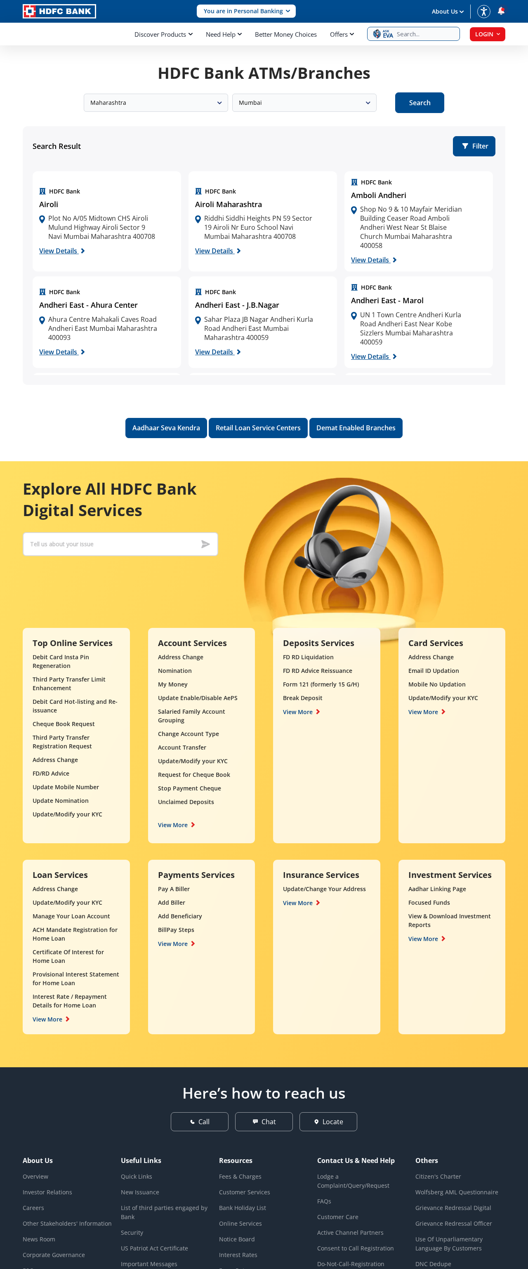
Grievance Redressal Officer (453, 1223)
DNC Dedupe (433, 1264)
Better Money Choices (286, 34)
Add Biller (171, 902)
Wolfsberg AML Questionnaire (456, 1192)
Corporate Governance (54, 1255)
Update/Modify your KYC (67, 814)
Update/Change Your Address (324, 889)
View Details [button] (59, 250)
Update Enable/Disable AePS (198, 698)
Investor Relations (47, 1192)
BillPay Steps (176, 930)
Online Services (240, 1223)
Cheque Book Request (64, 724)
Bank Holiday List (242, 1208)
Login (484, 34)
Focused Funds (429, 902)
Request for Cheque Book (194, 774)
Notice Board (237, 1239)
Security (132, 1232)
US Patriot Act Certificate (154, 1248)
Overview (35, 1176)
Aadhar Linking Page (437, 889)
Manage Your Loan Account (71, 916)
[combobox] (156, 103)
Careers (33, 1208)
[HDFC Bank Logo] (59, 11)
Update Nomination (61, 800)
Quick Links (136, 1176)
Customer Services (244, 1192)
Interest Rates (238, 1255)
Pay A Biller (174, 889)
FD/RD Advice (51, 773)
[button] (246, 11)
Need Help (221, 34)
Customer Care (337, 1217)
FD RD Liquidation (308, 657)
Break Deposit (303, 698)
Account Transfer (182, 747)
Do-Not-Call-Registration (350, 1264)
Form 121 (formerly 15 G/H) (321, 684)
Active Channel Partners (350, 1232)
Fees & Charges (240, 1176)
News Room (39, 1239)
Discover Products (160, 34)
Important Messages (149, 1264)
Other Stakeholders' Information (67, 1223)
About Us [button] (445, 11)
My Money (173, 684)
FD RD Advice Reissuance (317, 671)
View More (173, 825)
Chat (269, 1121)
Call (204, 1121)
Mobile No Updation (437, 684)
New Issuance (140, 1192)
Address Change (55, 760)
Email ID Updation (433, 671)
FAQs (324, 1201)
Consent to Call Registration (355, 1248)
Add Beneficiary (180, 916)
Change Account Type (188, 734)
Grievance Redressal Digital (453, 1208)
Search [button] (420, 102)
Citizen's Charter (438, 1176)
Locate (333, 1121)
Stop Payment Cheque (189, 788)
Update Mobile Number (66, 787)
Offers (339, 34)
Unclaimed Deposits (186, 802)
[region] (107, 221)
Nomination (175, 671)
